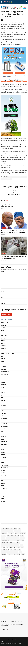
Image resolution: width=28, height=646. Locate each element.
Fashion (3, 382)
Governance (17, 540)
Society (3, 480)
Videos (2, 496)
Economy (3, 366)
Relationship (4, 467)
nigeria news (21, 547)
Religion (3, 470)
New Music (3, 436)
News (2, 439)
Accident (3, 325)
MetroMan (4, 418)
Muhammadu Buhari (6, 544)
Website (3, 303)
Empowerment (5, 371)
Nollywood (4, 444)
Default (4, 253)
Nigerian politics (5, 549)
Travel (3, 491)
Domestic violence (6, 364)
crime (21, 535)
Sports (3, 483)
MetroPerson (4, 421)
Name (3, 291)
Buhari (16, 533)
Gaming (3, 392)
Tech (2, 485)
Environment (4, 377)
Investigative (4, 408)
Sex (2, 478)
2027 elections (14, 528)
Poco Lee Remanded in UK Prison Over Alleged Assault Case (14, 621)
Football (3, 390)
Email (2, 297)
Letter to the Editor (10, 639)
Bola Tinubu (11, 533)
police (8, 554)
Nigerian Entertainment (11, 547)
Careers (3, 351)
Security (3, 475)
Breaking (3, 345)
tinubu (23, 554)
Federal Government (6, 540)
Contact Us (3, 641)
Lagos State (16, 542)
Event (2, 379)
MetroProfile (4, 426)
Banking (3, 332)
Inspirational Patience (7, 403)
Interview (3, 405)
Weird (2, 498)
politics (13, 554)
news (22, 544)
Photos (3, 459)
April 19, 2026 (4, 260)
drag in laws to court (8, 176)
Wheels (3, 501)
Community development (7, 353)
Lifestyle (3, 413)
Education (3, 369)
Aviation (3, 327)
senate (18, 554)
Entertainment (5, 374)
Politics (3, 462)
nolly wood (4, 441)
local (2, 415)
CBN (8, 535)
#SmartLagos (4, 322)
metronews (7, 19)
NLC (19, 549)
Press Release (4, 465)
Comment (3, 274)
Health (3, 400)
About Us (3, 639)
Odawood (3, 449)
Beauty (3, 338)
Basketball (4, 335)
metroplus (4, 423)
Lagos (11, 542)
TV (1, 493)
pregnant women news (7, 178)
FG (12, 540)
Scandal (3, 472)
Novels (3, 447)
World (2, 504)
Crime (2, 356)
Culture (3, 358)
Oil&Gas (3, 452)
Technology (4, 488)
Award (2, 330)
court (12, 535)
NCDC (13, 544)
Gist (2, 395)
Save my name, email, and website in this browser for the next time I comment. (14, 310)
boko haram (4, 533)
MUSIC (2, 434)
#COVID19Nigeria (5, 528)
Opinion (3, 454)
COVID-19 (17, 535)
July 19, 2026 (4, 208)
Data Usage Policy (20, 639)
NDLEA (17, 544)
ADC (19, 528)
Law (2, 410)
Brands (3, 343)
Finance (3, 387)
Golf (2, 397)
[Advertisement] (8, 514)
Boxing (3, 340)
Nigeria (3, 547)
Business (3, 348)
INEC (23, 540)
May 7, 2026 (4, 234)
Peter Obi (4, 554)
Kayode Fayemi (5, 542)
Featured (3, 384)
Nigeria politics (14, 549)
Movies (3, 428)
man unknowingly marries (20, 176)
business (4, 535)
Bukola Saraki (23, 533)
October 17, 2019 (15, 19)
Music (2, 431)
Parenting (3, 457)
